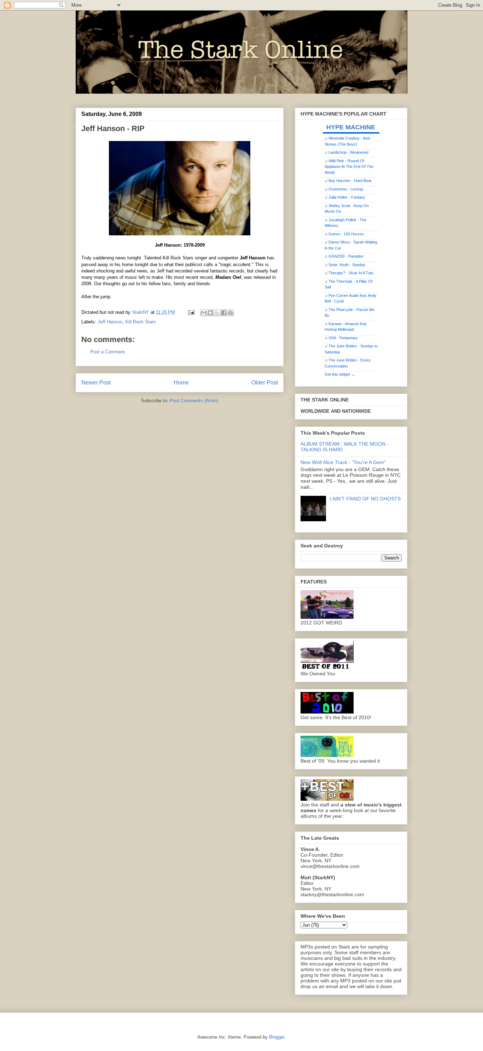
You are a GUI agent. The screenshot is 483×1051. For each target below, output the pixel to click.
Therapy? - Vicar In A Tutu (350, 273)
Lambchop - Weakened (348, 152)
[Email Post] (191, 312)
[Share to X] (217, 312)
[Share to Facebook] (223, 312)
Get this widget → (340, 374)
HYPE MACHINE (350, 127)
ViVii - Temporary (343, 338)
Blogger (276, 1037)
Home (181, 383)
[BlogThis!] (210, 312)
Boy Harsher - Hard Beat (349, 180)
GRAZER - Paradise (345, 256)
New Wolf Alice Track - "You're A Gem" (343, 462)
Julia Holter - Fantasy (346, 197)
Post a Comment (107, 351)
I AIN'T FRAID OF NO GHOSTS (365, 498)
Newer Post (96, 383)
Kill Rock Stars (140, 321)
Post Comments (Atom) (194, 400)
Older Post (264, 383)
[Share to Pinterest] (230, 312)
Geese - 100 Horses (346, 234)
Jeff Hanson (110, 321)
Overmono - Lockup (345, 189)
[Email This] (203, 312)
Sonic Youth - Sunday (346, 265)
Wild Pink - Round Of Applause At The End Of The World (349, 167)
